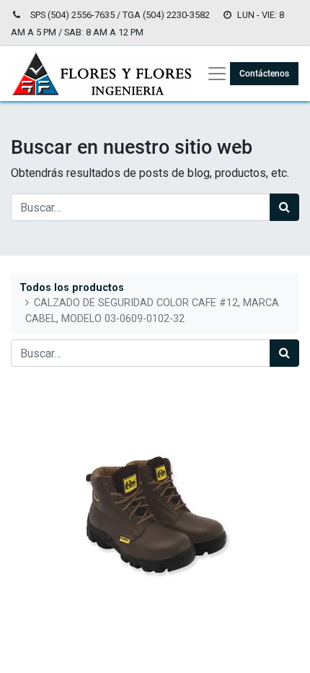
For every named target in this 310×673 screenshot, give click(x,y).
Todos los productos (71, 288)
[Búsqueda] (284, 207)
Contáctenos (264, 74)
